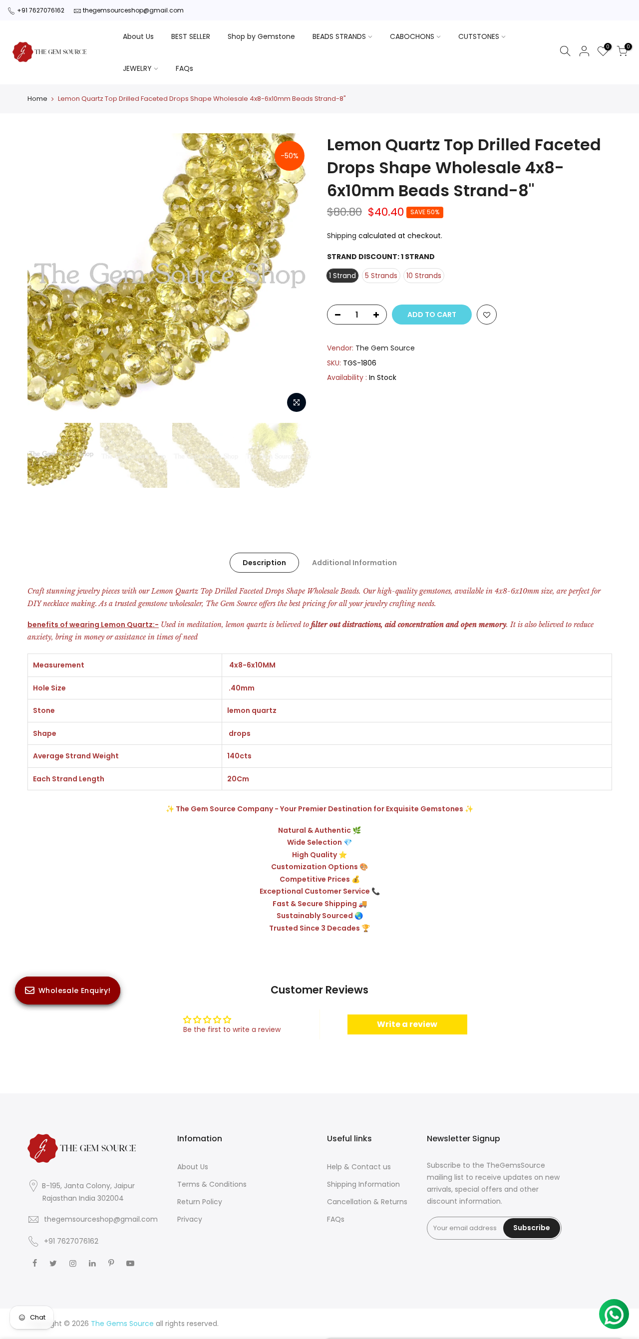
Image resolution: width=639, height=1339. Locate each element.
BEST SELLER (190, 36)
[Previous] (45, 276)
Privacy (189, 1219)
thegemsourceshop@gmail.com (133, 10)
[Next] (295, 276)
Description (264, 563)
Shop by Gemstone (261, 36)
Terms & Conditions (212, 1184)
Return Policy (199, 1202)
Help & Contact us (359, 1167)
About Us (138, 36)
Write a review (407, 1024)
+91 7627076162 (40, 10)
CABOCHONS (412, 36)
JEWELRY (137, 68)
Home (37, 98)
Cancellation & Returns (367, 1202)
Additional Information (354, 563)
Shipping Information (363, 1184)
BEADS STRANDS (339, 36)
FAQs (184, 68)
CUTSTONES (478, 36)
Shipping (341, 236)
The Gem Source (385, 348)
